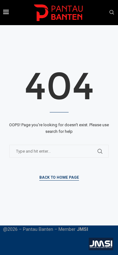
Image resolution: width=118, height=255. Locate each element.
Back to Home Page (59, 177)
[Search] (112, 12)
